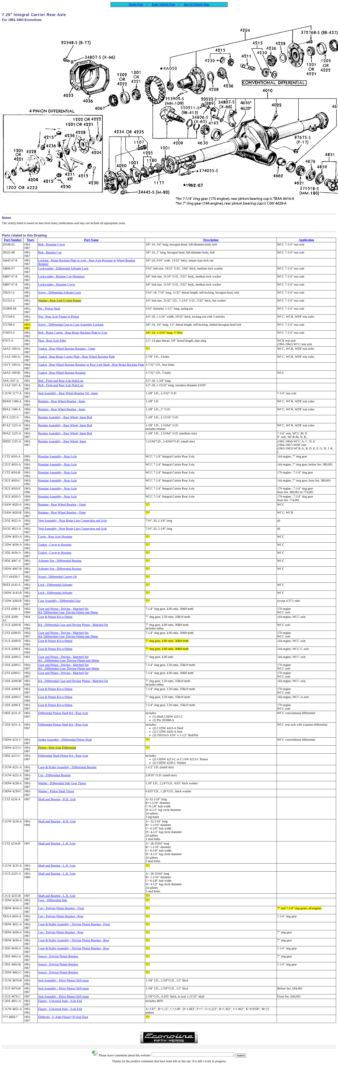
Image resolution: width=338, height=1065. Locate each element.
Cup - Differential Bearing (54, 775)
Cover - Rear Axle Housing (55, 536)
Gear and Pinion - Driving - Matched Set (63, 673)
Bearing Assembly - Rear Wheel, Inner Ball (65, 417)
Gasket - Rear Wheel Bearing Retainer (62, 372)
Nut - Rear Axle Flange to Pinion (58, 316)
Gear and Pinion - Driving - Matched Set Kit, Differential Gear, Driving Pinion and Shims (68, 610)
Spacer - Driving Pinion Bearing (58, 956)
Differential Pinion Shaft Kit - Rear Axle (63, 713)
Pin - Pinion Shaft (49, 308)
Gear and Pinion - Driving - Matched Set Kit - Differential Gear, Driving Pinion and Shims (68, 658)
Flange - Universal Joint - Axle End (60, 1001)
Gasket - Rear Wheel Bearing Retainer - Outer (66, 348)
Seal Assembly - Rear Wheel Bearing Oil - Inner (68, 393)
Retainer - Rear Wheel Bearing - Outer (62, 504)
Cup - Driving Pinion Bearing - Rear (60, 916)
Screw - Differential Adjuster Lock (59, 292)
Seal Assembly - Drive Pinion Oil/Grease (63, 980)
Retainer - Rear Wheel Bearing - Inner (61, 401)
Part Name (91, 240)
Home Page (136, 4)
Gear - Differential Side (52, 900)
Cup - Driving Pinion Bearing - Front (61, 908)
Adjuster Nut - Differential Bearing (59, 560)
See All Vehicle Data (196, 4)
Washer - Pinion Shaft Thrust (56, 791)
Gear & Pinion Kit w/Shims (55, 616)
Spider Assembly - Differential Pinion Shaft (65, 739)
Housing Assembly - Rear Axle (57, 456)
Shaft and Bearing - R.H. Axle (57, 799)
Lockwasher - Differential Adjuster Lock (63, 268)
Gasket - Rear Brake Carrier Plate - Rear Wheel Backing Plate (76, 356)
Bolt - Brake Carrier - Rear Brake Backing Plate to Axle (72, 332)
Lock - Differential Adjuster (55, 584)
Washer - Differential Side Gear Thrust (62, 783)
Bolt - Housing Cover (51, 244)
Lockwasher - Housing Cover (56, 284)
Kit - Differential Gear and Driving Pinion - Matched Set (73, 624)
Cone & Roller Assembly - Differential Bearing (67, 767)
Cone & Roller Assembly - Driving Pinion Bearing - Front (74, 924)
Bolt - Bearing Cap (50, 252)
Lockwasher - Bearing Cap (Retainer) (61, 276)
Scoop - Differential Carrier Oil (57, 576)
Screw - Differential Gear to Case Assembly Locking (70, 324)
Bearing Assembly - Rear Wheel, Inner (62, 441)
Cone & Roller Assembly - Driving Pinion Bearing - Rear (73, 940)
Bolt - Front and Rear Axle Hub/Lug (60, 380)
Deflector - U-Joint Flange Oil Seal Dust (63, 1017)
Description (210, 240)
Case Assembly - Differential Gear (59, 600)
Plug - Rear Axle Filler (52, 340)
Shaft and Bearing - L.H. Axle (57, 843)
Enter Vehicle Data (163, 4)
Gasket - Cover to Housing (54, 544)
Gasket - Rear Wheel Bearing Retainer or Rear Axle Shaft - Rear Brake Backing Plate (91, 364)
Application (306, 240)
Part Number (13, 240)
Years (30, 240)
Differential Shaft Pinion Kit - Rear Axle (63, 755)
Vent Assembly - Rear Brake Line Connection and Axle (72, 520)
